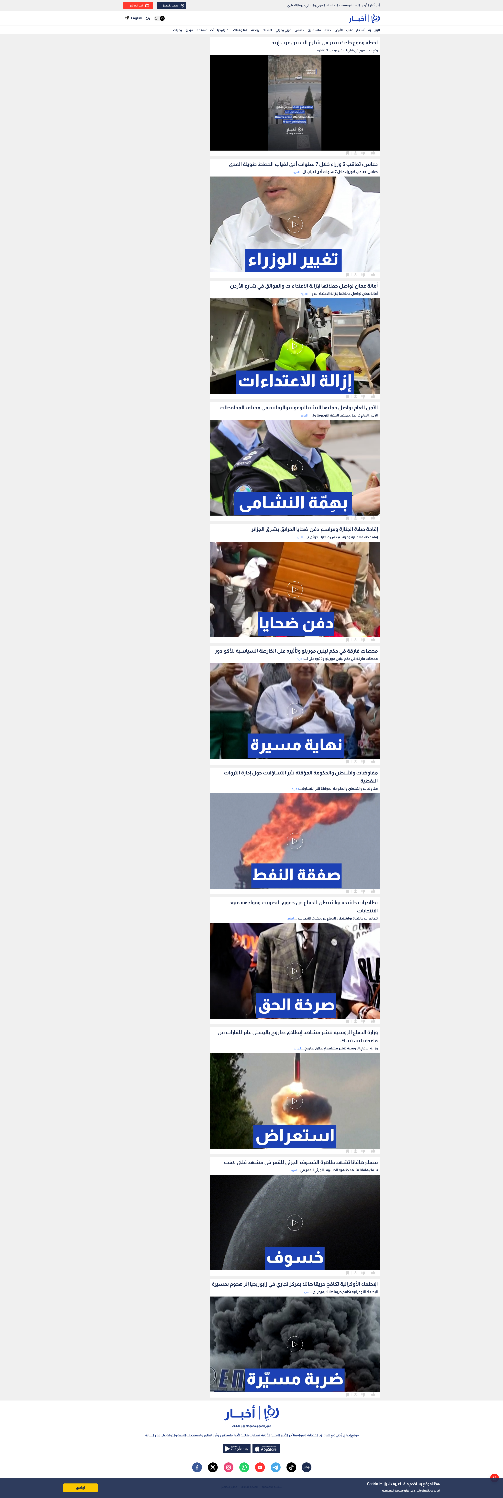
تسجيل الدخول (170, 5)
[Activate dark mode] (159, 18)
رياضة (255, 30)
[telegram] (276, 1467)
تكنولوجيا (223, 30)
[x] (213, 1467)
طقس (299, 30)
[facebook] (197, 1467)
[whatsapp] (244, 1467)
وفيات (177, 30)
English (136, 18)
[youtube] (260, 1467)
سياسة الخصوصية (392, 1490)
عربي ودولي (283, 30)
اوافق (80, 1488)
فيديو (189, 30)
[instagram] (228, 1467)
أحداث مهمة (205, 30)
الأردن (338, 30)
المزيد (296, 172)
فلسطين (314, 30)
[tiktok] (291, 1467)
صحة (327, 30)
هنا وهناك (240, 30)
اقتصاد (267, 30)
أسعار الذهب (355, 30)
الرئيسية (374, 30)
